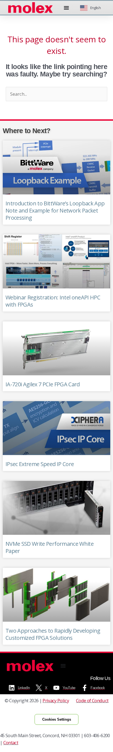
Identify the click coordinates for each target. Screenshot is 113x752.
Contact (10, 742)
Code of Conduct (92, 700)
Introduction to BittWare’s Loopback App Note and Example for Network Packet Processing (54, 210)
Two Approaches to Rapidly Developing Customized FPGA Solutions (52, 634)
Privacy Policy (56, 700)
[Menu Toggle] (66, 7)
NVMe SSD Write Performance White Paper (49, 547)
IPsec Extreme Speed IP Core (39, 464)
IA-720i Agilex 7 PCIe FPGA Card (42, 384)
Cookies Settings (56, 719)
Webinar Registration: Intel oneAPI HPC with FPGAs (52, 301)
